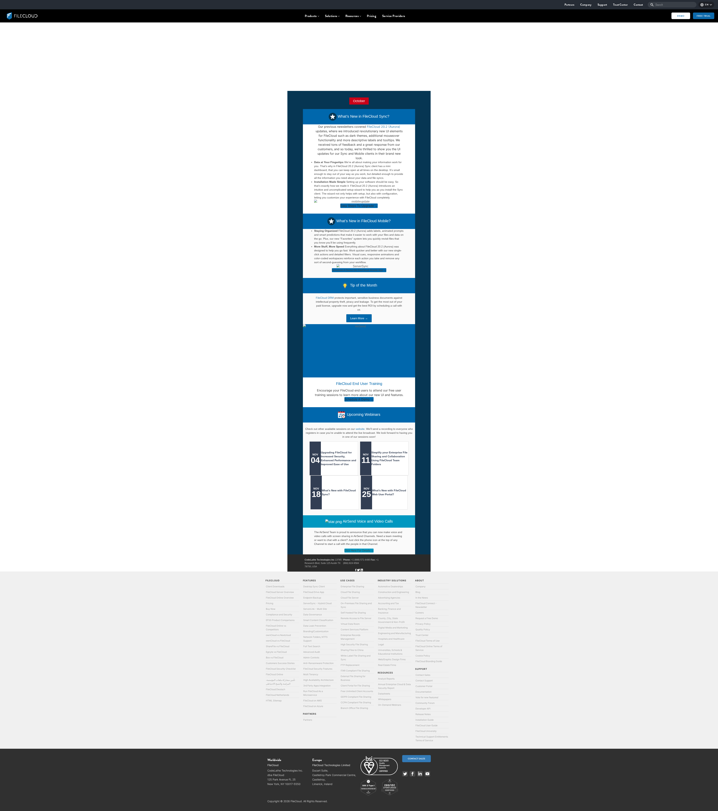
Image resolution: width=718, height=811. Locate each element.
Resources (352, 16)
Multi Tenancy (310, 674)
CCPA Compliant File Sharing (356, 702)
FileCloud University (426, 731)
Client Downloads (275, 586)
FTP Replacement (350, 665)
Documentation (423, 691)
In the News (421, 597)
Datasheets (384, 693)
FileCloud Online (274, 674)
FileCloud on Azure (313, 706)
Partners (569, 5)
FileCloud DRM (325, 297)
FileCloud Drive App (313, 592)
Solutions (331, 16)
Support (602, 5)
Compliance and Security (279, 614)
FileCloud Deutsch (275, 689)
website (360, 428)
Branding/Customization (316, 631)
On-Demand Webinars (389, 704)
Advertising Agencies (389, 597)
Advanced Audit (311, 652)
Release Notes (423, 714)
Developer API (422, 708)
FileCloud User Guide (426, 725)
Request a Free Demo (426, 618)
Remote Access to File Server (356, 618)
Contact (638, 5)
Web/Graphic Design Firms (392, 659)
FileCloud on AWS (312, 700)
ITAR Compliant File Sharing (355, 670)
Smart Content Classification (318, 620)
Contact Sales (422, 675)
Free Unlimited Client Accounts (357, 691)
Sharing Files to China (352, 650)
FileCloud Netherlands (277, 695)
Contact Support (424, 680)
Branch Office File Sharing (354, 708)
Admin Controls (311, 657)
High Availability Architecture (318, 680)
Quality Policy (422, 629)
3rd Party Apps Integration (317, 685)
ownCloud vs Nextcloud (278, 635)
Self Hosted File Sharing (353, 612)
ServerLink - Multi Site (315, 609)
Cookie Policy (422, 655)
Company (585, 5)
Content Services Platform (354, 629)
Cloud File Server (350, 597)
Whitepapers (384, 699)
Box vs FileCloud (274, 657)
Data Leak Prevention (314, 625)
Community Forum (425, 703)
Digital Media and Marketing (393, 627)
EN (706, 5)
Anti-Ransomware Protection (318, 663)
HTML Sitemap (274, 700)
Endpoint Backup (312, 597)
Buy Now (270, 609)
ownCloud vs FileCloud (278, 640)
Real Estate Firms (387, 665)
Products (311, 16)
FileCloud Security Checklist (281, 668)
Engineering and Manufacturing (394, 633)
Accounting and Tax (388, 603)
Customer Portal (423, 686)
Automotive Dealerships (390, 586)
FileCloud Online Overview (280, 597)
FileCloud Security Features (317, 668)
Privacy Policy (423, 623)
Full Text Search (311, 646)
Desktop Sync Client (314, 586)
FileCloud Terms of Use (427, 640)
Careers (419, 612)
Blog (417, 592)
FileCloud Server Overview (280, 592)
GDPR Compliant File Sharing (356, 696)
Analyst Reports (386, 678)
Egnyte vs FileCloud (276, 652)
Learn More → (359, 318)
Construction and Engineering (393, 592)
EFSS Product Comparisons (280, 620)
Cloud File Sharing (350, 592)
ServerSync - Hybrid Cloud (317, 603)
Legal (381, 644)
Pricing (371, 16)
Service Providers (393, 16)
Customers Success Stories (280, 663)
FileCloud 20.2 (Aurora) (383, 126)
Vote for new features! (426, 697)
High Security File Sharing (354, 644)
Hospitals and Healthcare (391, 638)
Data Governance (312, 614)
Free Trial (704, 16)
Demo (681, 16)
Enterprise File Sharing (352, 586)
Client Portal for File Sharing (355, 685)
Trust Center (620, 5)
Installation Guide (424, 719)
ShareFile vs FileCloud (277, 646)
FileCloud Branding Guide (428, 661)
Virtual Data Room (350, 623)
